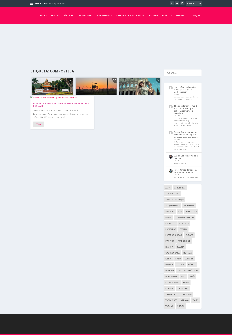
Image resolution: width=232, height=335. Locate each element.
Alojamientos (104, 15)
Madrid (169, 264)
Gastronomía (172, 253)
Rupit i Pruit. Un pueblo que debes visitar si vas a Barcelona (186, 110)
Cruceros (170, 223)
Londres (189, 258)
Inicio (43, 15)
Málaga (180, 264)
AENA (167, 187)
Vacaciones (171, 300)
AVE (180, 211)
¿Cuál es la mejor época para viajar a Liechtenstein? (185, 89)
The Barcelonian (181, 106)
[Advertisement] (116, 44)
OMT (183, 276)
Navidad (169, 270)
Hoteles (187, 253)
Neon (38, 110)
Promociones (172, 282)
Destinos (153, 15)
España (183, 229)
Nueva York (171, 276)
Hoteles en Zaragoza (183, 172)
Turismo (180, 15)
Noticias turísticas (62, 15)
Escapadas (170, 229)
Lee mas (38, 124)
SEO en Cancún (181, 155)
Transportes (85, 15)
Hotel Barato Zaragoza (185, 170)
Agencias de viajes (174, 199)
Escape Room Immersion (185, 132)
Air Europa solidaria (57, 3)
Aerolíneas (180, 187)
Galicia (180, 247)
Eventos (167, 15)
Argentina (189, 205)
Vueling (169, 306)
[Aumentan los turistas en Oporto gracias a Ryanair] (62, 97)
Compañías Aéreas (184, 217)
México (191, 264)
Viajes (195, 300)
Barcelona (191, 211)
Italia (178, 258)
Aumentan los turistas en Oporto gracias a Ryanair (61, 105)
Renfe (186, 282)
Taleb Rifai (182, 288)
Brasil (168, 217)
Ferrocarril (184, 241)
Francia (169, 247)
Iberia (168, 258)
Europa (189, 235)
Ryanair (169, 288)
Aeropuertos (172, 193)
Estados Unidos (173, 235)
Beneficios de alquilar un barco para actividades (186, 135)
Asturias (169, 211)
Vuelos (180, 306)
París (192, 276)
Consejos (194, 15)
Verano (185, 300)
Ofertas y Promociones (130, 15)
